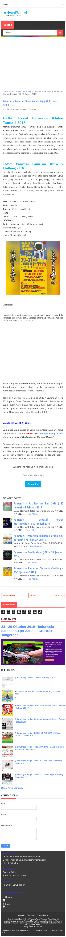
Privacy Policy (42, 915)
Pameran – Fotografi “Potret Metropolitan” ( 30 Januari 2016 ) (38, 521)
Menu (9, 24)
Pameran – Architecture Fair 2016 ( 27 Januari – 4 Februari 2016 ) (38, 505)
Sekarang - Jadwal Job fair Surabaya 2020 (36, 678)
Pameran (32, 109)
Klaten (25, 109)
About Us (21, 915)
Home (33, 595)
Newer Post (9, 595)
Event (12, 109)
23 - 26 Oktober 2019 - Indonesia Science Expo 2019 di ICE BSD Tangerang (27, 631)
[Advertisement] (33, 62)
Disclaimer (31, 915)
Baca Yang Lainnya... (12, 788)
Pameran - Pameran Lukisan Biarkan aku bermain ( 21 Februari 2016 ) (38, 538)
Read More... (32, 514)
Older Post (57, 595)
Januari (18, 109)
